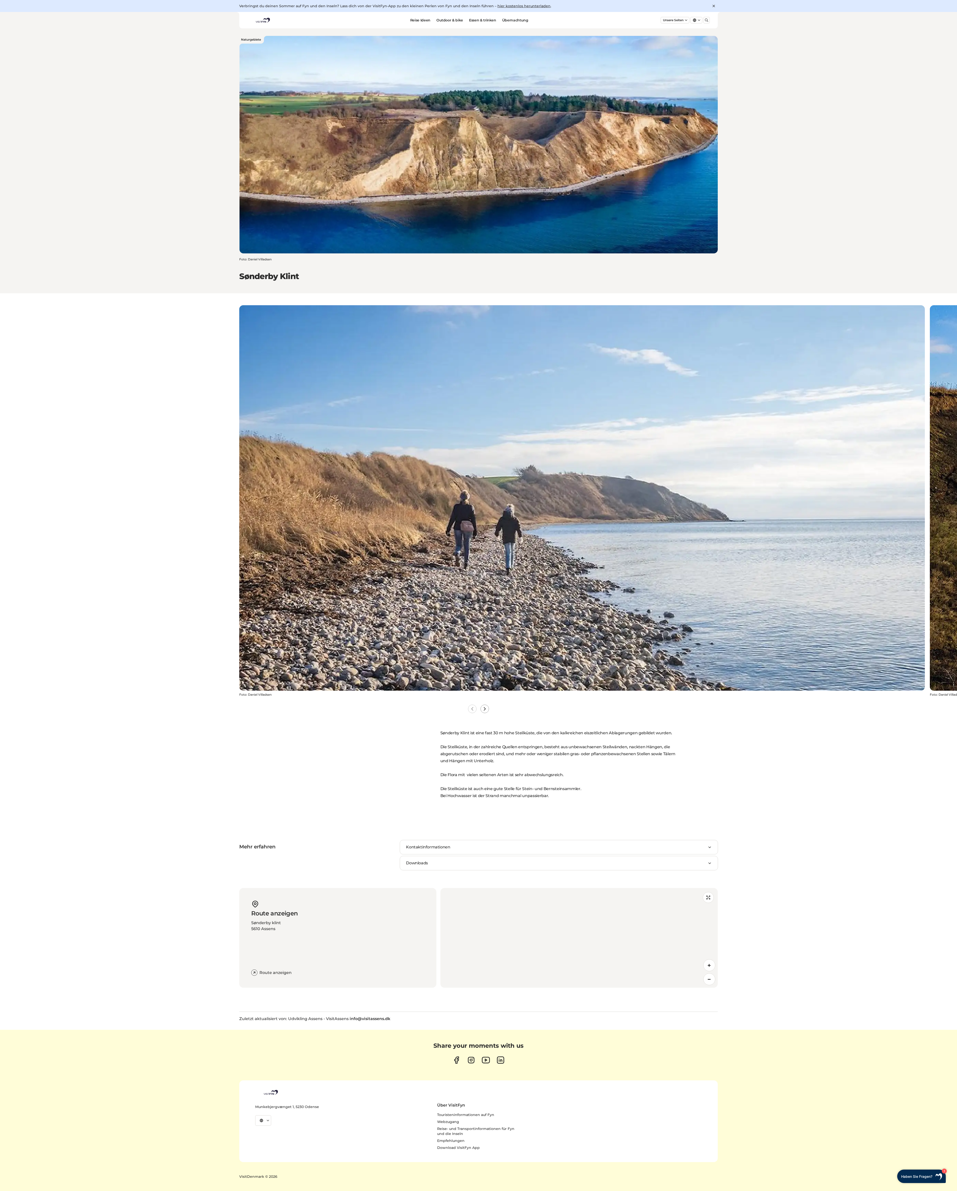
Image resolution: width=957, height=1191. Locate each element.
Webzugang (448, 1121)
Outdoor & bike (449, 20)
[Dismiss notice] (714, 6)
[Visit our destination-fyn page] (500, 1060)
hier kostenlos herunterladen (524, 6)
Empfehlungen (451, 1140)
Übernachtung (515, 20)
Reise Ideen (420, 20)
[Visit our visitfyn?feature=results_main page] (485, 1060)
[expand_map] (708, 897)
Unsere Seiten (673, 20)
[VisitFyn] (270, 1092)
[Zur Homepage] (262, 20)
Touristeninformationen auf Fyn (465, 1115)
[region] (579, 938)
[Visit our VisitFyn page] (456, 1060)
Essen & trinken (482, 20)
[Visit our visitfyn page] (471, 1060)
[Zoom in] (709, 965)
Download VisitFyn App (458, 1147)
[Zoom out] (709, 979)
